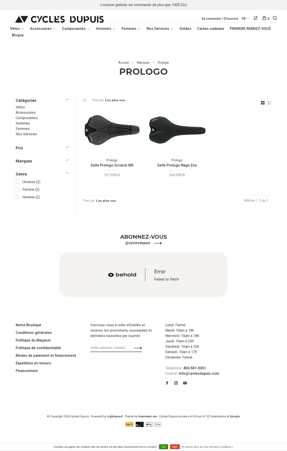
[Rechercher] (275, 18)
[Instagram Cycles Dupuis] (176, 383)
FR (244, 18)
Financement (27, 371)
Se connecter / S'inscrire (220, 18)
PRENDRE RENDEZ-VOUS (250, 28)
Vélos (15, 28)
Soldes (185, 28)
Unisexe (31, 182)
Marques (143, 62)
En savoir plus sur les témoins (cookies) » (207, 447)
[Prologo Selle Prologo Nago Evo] (177, 130)
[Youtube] (185, 383)
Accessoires (41, 28)
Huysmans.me (148, 416)
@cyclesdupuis (138, 243)
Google (235, 416)
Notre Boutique (28, 325)
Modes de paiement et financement (46, 355)
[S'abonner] (136, 348)
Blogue (18, 35)
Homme (31, 197)
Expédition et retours (33, 363)
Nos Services (158, 28)
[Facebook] (167, 383)
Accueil (123, 62)
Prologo (163, 62)
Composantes (74, 28)
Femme (30, 189)
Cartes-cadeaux (210, 28)
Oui (163, 447)
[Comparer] (256, 18)
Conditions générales (34, 333)
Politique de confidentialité (38, 348)
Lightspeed (114, 416)
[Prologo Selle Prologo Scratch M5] (112, 130)
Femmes (129, 28)
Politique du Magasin (33, 340)
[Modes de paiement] (130, 426)
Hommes (103, 28)
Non (174, 447)
